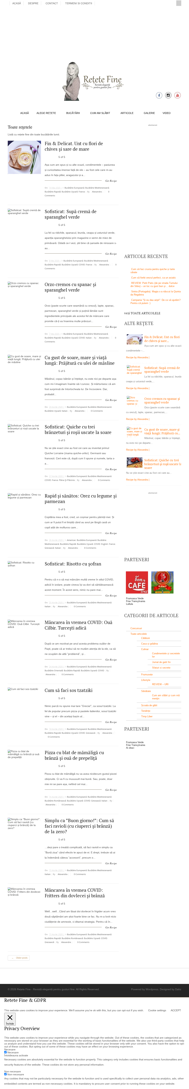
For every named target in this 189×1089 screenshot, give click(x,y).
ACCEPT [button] (176, 1010)
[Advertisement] (94, 33)
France (82, 191)
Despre (33, 3)
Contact (52, 3)
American (71, 540)
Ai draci (130, 747)
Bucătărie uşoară (70, 191)
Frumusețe (147, 674)
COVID (82, 264)
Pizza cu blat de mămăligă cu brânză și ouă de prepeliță (74, 755)
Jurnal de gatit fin (161, 662)
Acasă (16, 3)
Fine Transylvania (135, 601)
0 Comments (96, 410)
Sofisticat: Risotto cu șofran (73, 564)
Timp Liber (146, 716)
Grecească (49, 547)
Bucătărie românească (55, 800)
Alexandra (97, 191)
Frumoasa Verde (135, 598)
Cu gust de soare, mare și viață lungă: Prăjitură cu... (162, 431)
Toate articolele (138, 633)
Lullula (129, 604)
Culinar (145, 649)
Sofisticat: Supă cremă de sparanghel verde (71, 214)
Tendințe (145, 711)
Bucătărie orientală (54, 670)
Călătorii (145, 638)
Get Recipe (111, 180)
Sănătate (146, 691)
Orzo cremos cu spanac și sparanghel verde (70, 287)
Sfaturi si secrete (161, 667)
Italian (89, 337)
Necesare (13, 1052)
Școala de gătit (149, 705)
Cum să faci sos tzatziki (68, 690)
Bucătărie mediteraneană (97, 187)
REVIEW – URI (160, 684)
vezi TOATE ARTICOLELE (142, 313)
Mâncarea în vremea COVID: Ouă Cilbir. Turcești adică (78, 625)
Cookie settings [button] (157, 1010)
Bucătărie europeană (74, 187)
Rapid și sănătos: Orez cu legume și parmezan (81, 498)
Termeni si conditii (78, 3)
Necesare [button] (10, 1049)
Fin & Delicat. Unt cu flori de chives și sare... (162, 339)
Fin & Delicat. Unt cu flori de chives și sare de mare (74, 146)
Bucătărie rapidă (53, 191)
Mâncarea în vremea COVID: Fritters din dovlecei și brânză (75, 893)
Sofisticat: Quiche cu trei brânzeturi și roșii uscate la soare (78, 429)
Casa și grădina (149, 643)
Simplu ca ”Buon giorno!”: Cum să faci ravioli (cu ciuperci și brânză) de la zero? (79, 826)
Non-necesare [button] (12, 1071)
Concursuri (136, 628)
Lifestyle (145, 680)
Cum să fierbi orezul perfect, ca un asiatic (153, 277)
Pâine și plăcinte (67, 480)
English (104, 544)
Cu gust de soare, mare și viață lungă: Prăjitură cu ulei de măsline (80, 360)
